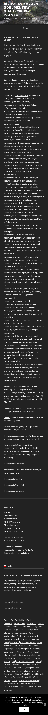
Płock (38, 661)
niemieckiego (31, 371)
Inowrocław (31, 636)
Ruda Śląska (17, 668)
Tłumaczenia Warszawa (14, 464)
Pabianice (27, 658)
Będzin (18, 620)
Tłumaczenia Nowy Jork (14, 485)
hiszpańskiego (32, 377)
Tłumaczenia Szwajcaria (14, 491)
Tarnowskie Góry (29, 677)
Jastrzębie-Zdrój (11, 639)
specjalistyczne (21, 95)
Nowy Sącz (33, 652)
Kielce (39, 642)
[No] (45, 704)
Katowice (14, 642)
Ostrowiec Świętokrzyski (29, 655)
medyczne (19, 143)
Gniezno (23, 633)
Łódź (6, 652)
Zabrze (15, 687)
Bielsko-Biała (19, 623)
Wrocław (8, 687)
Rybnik (27, 668)
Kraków (22, 645)
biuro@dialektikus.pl (12, 608)
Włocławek (32, 683)
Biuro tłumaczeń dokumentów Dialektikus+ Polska (21, 9)
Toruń (6, 683)
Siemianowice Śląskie (21, 671)
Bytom (41, 623)
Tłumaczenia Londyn (13, 479)
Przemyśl (26, 664)
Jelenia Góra (34, 639)
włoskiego (20, 374)
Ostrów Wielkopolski (13, 658)
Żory (11, 690)
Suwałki (40, 674)
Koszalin (13, 645)
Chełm (7, 626)
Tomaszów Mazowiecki (29, 680)
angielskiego (19, 371)
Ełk (21, 630)
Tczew (14, 680)
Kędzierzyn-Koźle (28, 642)
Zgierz (30, 687)
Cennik (7, 417)
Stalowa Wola (21, 674)
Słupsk (35, 671)
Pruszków (16, 664)
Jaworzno (23, 639)
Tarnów (7, 680)
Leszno (15, 649)
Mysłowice (21, 652)
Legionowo (32, 645)
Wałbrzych (21, 683)
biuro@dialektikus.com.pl (14, 537)
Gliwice (7, 633)
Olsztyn (7, 655)
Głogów (15, 633)
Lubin (22, 649)
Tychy (12, 683)
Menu (25, 28)
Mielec (12, 652)
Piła (13, 661)
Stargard (32, 674)
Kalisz (6, 642)
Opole (14, 655)
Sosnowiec (8, 674)
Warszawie (8, 83)
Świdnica (17, 677)
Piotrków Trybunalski (25, 661)
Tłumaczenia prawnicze (14, 436)
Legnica (7, 649)
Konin (6, 645)
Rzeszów (35, 668)
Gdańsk (27, 630)
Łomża (36, 649)
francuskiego (9, 374)
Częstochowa (27, 626)
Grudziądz (21, 636)
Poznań (7, 664)
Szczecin (9, 677)
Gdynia (35, 630)
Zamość (22, 687)
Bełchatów (8, 620)
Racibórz (35, 664)
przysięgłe (19, 105)
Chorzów (16, 626)
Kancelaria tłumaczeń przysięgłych (19, 408)
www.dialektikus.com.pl (14, 540)
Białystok (8, 623)
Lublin (28, 649)
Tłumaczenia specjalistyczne (16, 426)
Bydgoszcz (31, 623)
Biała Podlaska (28, 620)
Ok (24, 710)
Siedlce (7, 671)
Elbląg (15, 630)
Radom (7, 668)
